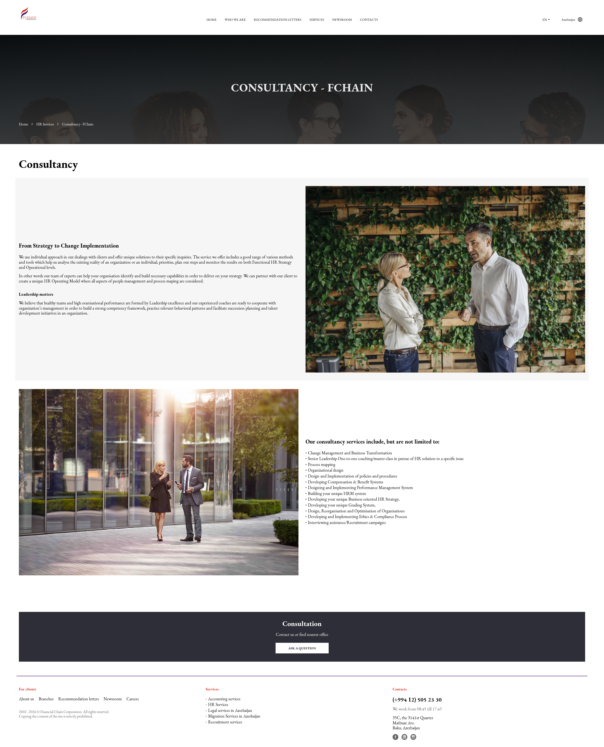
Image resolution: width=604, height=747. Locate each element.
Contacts (369, 19)
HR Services (45, 124)
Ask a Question (302, 648)
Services (317, 19)
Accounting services (224, 698)
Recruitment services (225, 722)
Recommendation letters (278, 19)
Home (211, 19)
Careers (132, 698)
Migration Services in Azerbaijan (234, 716)
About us (26, 698)
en (544, 19)
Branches (46, 698)
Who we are (235, 19)
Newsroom (342, 19)
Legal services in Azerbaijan (230, 710)
